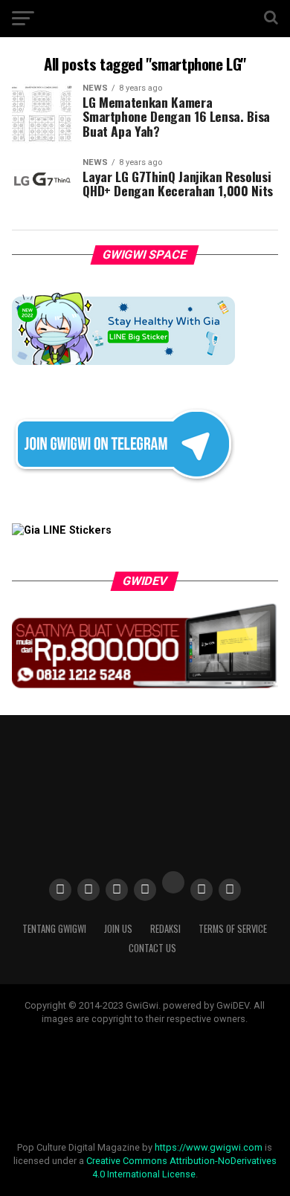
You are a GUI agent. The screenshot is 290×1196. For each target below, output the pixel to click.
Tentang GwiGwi (54, 929)
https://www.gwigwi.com (208, 1147)
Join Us (118, 929)
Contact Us (152, 948)
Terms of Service (233, 929)
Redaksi (165, 929)
